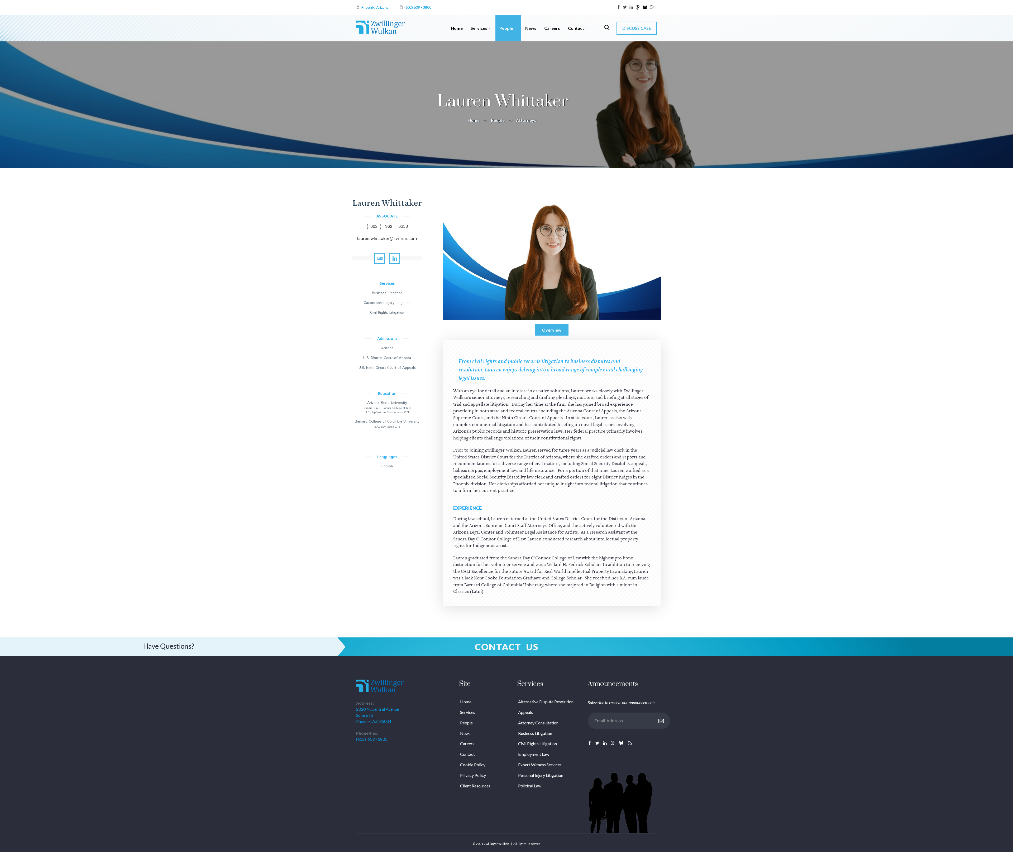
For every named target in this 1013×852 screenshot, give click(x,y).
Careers (552, 28)
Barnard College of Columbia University (387, 421)
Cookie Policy (472, 764)
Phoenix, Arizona (375, 7)
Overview (551, 329)
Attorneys (526, 120)
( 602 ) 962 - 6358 (387, 226)
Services (479, 28)
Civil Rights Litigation (387, 313)
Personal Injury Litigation (540, 775)
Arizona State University (387, 403)
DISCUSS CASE (636, 28)
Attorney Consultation (538, 722)
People (506, 28)
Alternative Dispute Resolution (546, 701)
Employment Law (533, 754)
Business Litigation (387, 293)
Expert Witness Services (540, 764)
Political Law (529, 785)
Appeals (525, 712)
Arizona (387, 348)
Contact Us (506, 646)
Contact (576, 28)
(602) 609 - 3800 (417, 7)
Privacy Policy (473, 775)
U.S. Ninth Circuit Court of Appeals (387, 368)
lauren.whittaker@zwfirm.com (387, 238)
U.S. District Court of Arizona (387, 358)
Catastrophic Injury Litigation (387, 303)
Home (457, 28)
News (530, 28)
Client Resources (475, 785)
